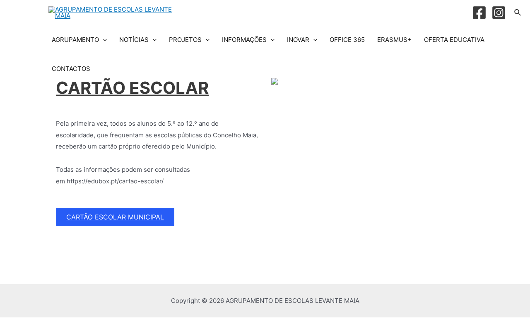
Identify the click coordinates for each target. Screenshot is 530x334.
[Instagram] (498, 12)
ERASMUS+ (394, 40)
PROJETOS (185, 40)
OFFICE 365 (347, 40)
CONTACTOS (71, 69)
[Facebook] (479, 12)
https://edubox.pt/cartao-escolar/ (115, 181)
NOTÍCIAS (134, 40)
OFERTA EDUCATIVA (454, 40)
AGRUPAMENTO (75, 40)
